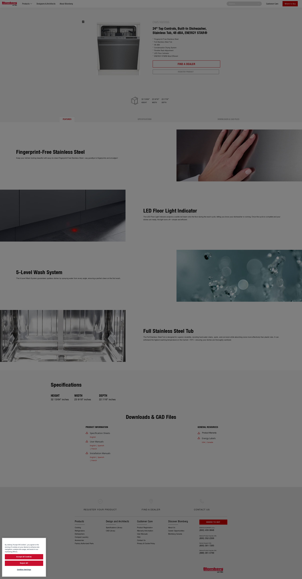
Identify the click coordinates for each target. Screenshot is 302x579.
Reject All (24, 563)
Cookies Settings (24, 570)
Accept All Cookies (24, 557)
